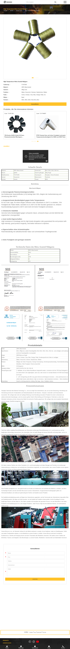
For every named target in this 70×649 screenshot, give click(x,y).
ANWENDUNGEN (7, 643)
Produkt (5, 10)
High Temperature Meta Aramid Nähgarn (33, 10)
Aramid (11, 10)
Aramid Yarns (19, 10)
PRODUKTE (6, 640)
